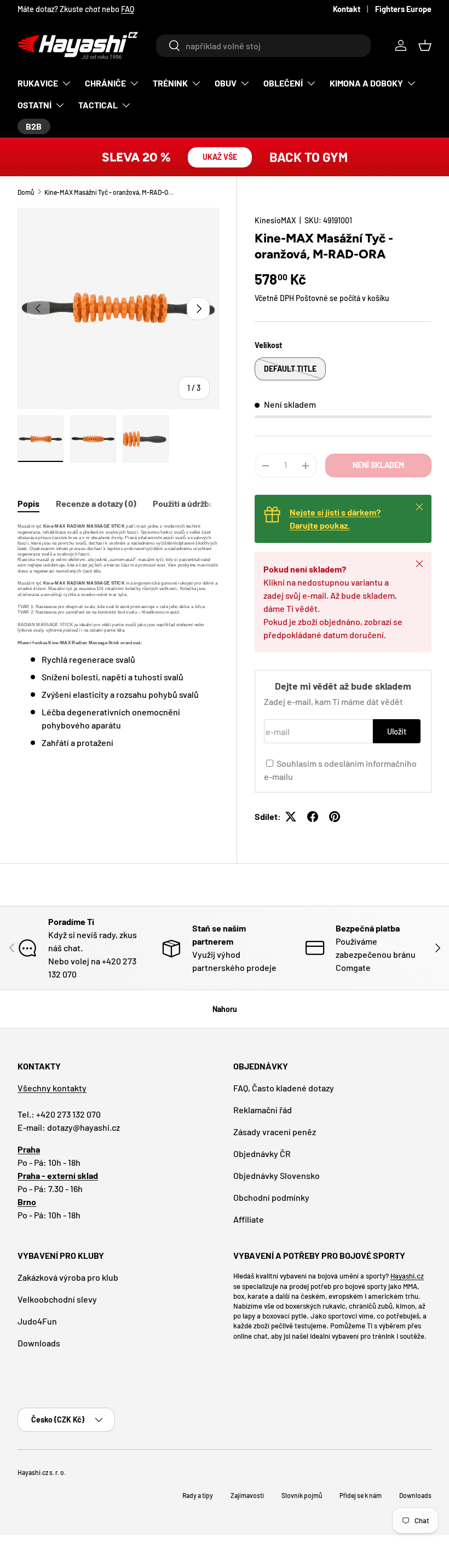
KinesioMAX (275, 220)
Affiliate (248, 1219)
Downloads (39, 1343)
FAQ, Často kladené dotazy (283, 1088)
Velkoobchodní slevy (57, 1299)
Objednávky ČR (262, 1153)
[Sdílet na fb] (313, 817)
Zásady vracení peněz (274, 1131)
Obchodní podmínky (271, 1197)
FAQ (127, 9)
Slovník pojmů (301, 1495)
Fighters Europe (403, 9)
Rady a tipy (197, 1495)
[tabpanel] (118, 636)
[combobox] (263, 45)
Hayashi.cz (407, 1275)
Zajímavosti (247, 1495)
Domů (26, 192)
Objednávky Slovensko (276, 1175)
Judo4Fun (37, 1321)
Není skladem (378, 465)
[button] (425, 45)
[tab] (28, 503)
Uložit (396, 731)
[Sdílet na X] (291, 817)
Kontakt (346, 9)
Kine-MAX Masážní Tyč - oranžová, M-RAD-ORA (110, 192)
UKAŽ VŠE (220, 156)
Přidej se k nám (360, 1495)
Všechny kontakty (52, 1088)
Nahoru (224, 1009)
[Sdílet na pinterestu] (335, 817)
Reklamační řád (262, 1109)
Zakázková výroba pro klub (68, 1277)
